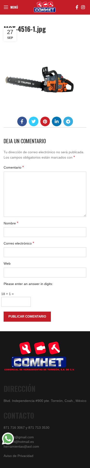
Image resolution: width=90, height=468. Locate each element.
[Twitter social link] (33, 121)
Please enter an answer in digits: (28, 284)
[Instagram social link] (83, 7)
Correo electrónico (19, 243)
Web (7, 263)
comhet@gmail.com (19, 437)
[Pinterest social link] (45, 121)
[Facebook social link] (77, 7)
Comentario (14, 167)
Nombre (11, 223)
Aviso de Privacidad (18, 456)
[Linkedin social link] (56, 121)
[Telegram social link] (68, 121)
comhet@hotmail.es (19, 442)
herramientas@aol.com (21, 446)
